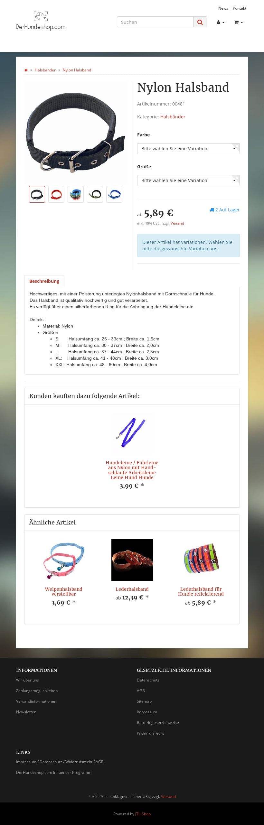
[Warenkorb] (239, 22)
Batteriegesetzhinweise (158, 722)
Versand (177, 223)
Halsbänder (172, 117)
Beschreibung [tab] (44, 281)
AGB (141, 690)
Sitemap (144, 701)
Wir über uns (27, 680)
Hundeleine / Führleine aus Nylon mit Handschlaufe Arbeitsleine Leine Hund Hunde (132, 470)
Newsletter (26, 712)
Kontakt (239, 8)
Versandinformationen (36, 701)
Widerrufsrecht (150, 733)
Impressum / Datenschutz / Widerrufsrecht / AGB (60, 762)
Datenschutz (148, 680)
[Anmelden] (221, 22)
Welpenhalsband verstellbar (63, 591)
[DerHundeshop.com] (51, 21)
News (223, 8)
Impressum (147, 712)
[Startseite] (26, 70)
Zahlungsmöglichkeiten (37, 690)
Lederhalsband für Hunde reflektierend (201, 591)
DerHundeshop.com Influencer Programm (53, 772)
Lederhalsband (132, 589)
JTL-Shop (143, 814)
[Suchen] (200, 22)
